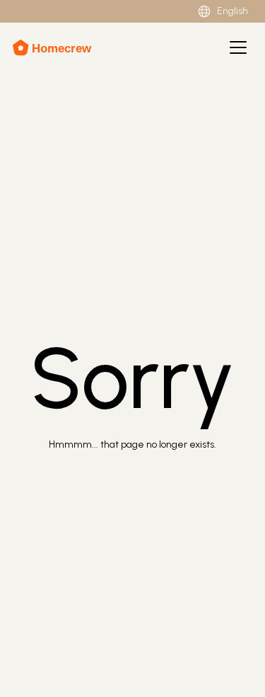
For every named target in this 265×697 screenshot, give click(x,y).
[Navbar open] (238, 47)
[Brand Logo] (53, 47)
